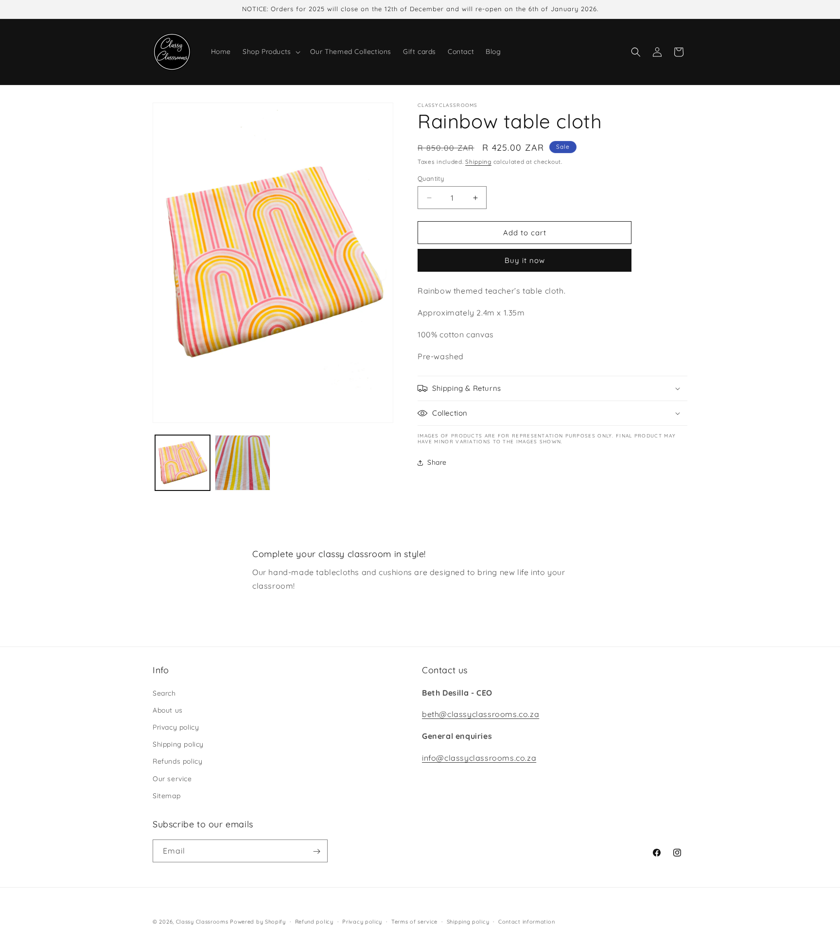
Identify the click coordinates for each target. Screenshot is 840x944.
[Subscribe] (316, 851)
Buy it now (525, 260)
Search (164, 692)
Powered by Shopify (258, 921)
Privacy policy (176, 726)
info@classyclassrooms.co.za (479, 757)
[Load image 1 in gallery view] (182, 462)
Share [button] (437, 462)
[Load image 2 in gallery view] (242, 462)
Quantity (431, 178)
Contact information (526, 921)
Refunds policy (177, 761)
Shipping (478, 161)
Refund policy (314, 921)
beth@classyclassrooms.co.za (480, 714)
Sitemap (166, 795)
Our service (172, 778)
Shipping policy (178, 743)
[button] (270, 51)
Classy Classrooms (202, 921)
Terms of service (414, 921)
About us (168, 709)
